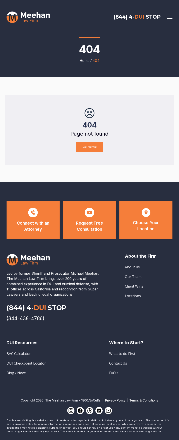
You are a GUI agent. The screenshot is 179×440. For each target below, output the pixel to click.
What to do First (122, 353)
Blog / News (16, 372)
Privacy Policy (115, 400)
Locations (133, 295)
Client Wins (134, 286)
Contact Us (118, 363)
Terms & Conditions (143, 400)
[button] (169, 17)
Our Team (133, 276)
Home (85, 60)
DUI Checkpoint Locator (26, 363)
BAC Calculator (19, 353)
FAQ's (113, 372)
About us (132, 267)
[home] (28, 16)
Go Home (89, 147)
